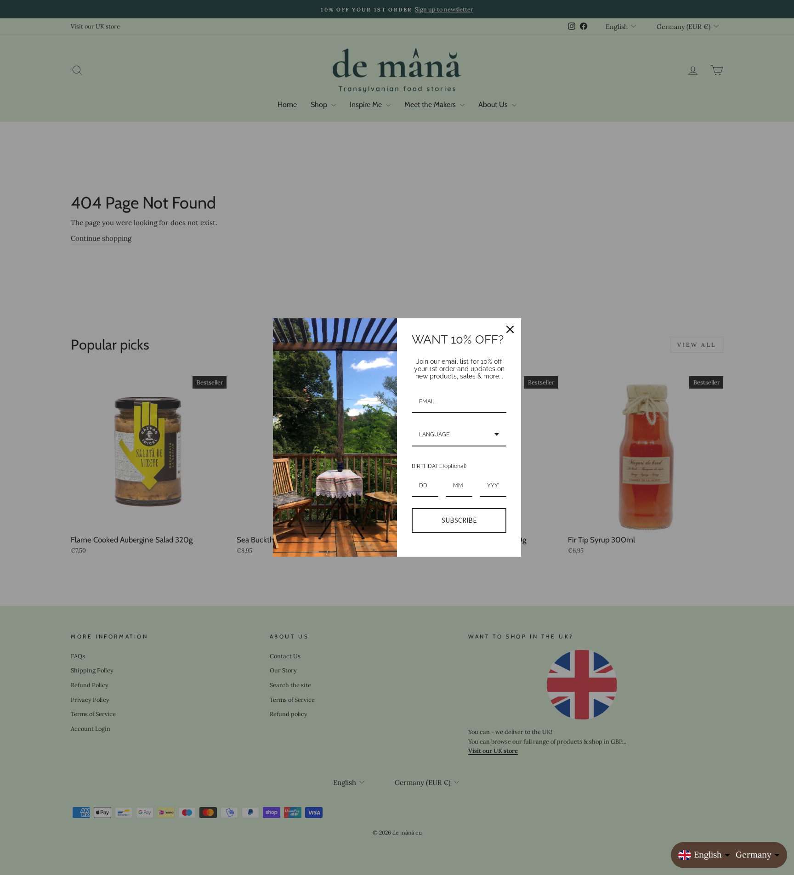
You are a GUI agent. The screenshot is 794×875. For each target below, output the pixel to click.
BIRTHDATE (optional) (439, 466)
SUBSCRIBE (459, 520)
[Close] (510, 329)
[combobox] (459, 435)
